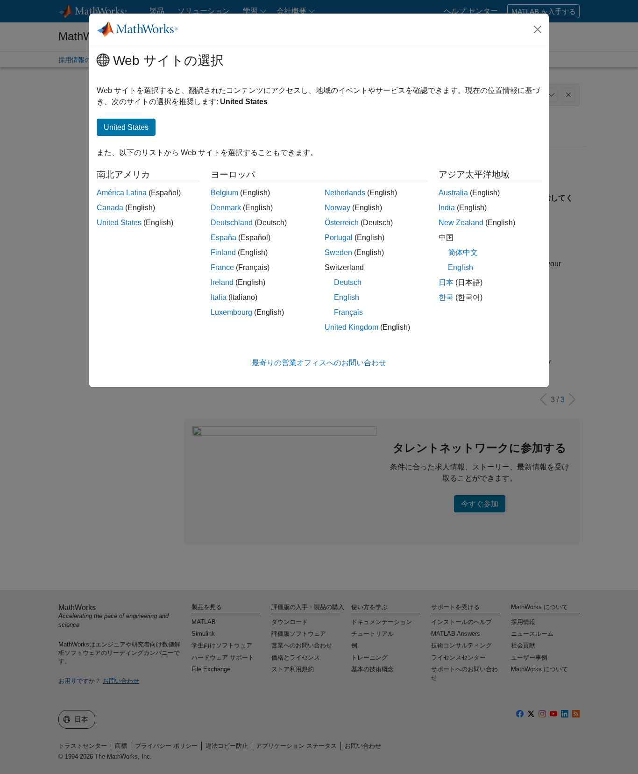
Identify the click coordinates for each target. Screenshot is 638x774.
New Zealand (461, 223)
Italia (219, 297)
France (222, 267)
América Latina (122, 193)
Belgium (224, 193)
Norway (337, 208)
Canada (110, 208)
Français (348, 312)
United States (119, 223)
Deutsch (348, 282)
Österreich (342, 223)
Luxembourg (231, 312)
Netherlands (345, 193)
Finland (223, 252)
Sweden (338, 252)
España (223, 237)
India (447, 208)
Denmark (226, 208)
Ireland (222, 282)
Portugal (339, 237)
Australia (453, 193)
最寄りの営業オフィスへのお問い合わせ (319, 363)
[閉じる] (537, 29)
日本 (446, 282)
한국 (446, 297)
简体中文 (463, 252)
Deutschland (232, 223)
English (346, 297)
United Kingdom (351, 327)
